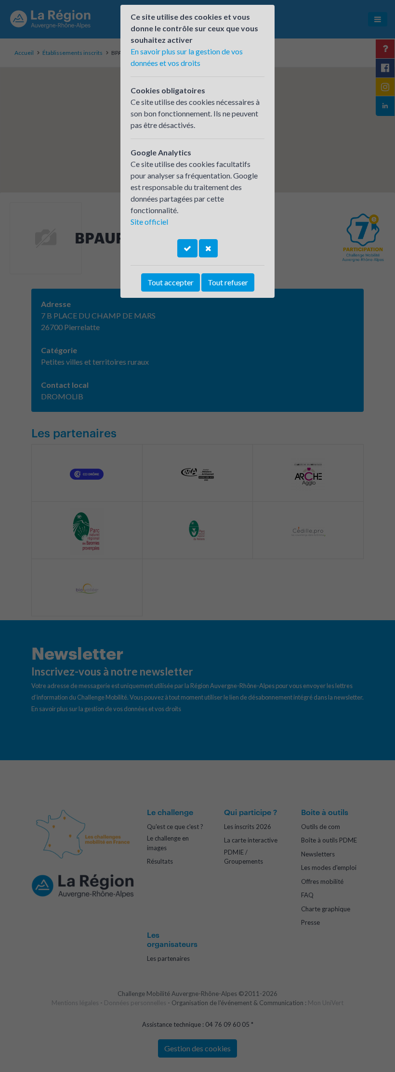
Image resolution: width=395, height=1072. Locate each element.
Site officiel (149, 221)
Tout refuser (228, 282)
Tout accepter (170, 282)
